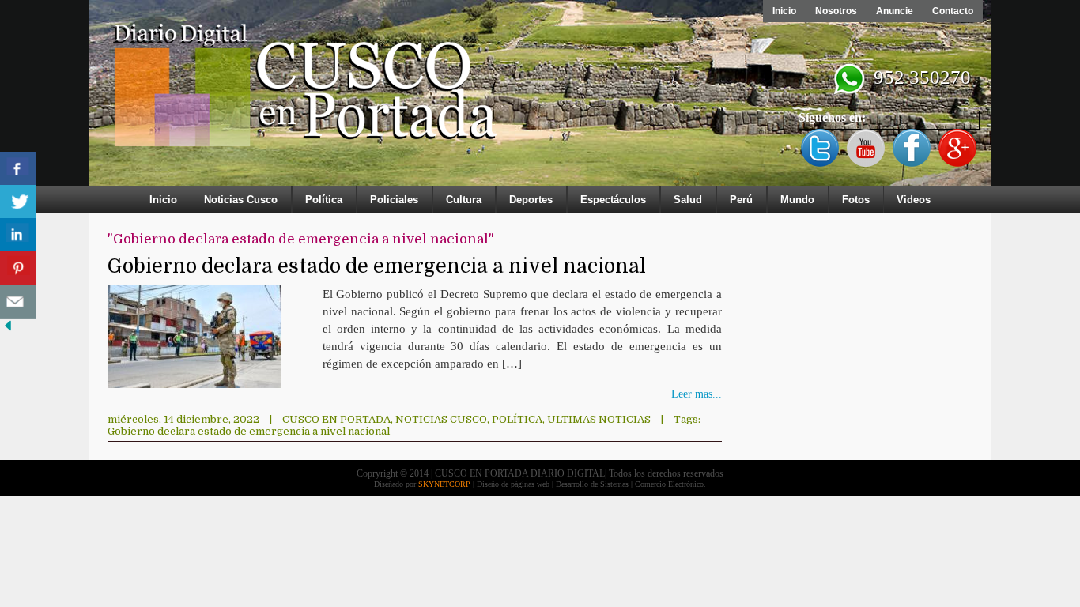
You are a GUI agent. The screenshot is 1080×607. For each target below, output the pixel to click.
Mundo (797, 199)
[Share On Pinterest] (18, 268)
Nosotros (836, 11)
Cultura (463, 199)
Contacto (952, 11)
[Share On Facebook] (18, 169)
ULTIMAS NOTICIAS (599, 419)
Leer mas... (696, 394)
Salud (688, 199)
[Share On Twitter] (18, 202)
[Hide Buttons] (8, 330)
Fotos (856, 199)
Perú (741, 199)
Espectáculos (613, 199)
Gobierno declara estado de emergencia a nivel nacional (377, 265)
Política (323, 199)
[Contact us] (18, 302)
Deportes (531, 199)
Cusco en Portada (336, 419)
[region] (540, 96)
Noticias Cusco (241, 199)
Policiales (394, 199)
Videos (914, 199)
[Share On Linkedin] (18, 235)
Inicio (784, 11)
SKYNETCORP (444, 484)
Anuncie (894, 11)
